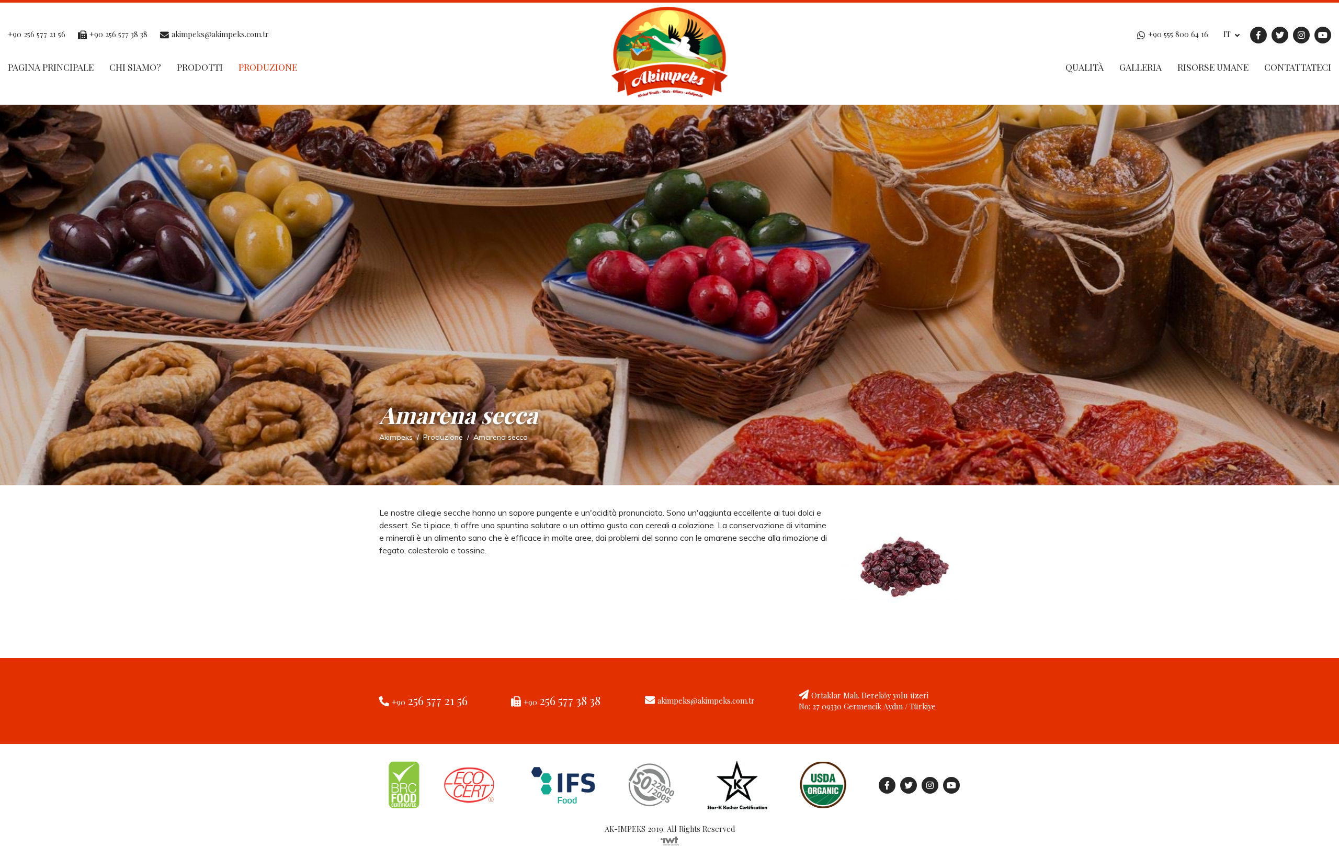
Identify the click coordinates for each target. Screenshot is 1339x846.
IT (1228, 34)
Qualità (1084, 67)
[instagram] (1301, 34)
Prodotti (200, 67)
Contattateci (1297, 67)
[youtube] (1322, 34)
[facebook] (1258, 34)
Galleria (1140, 67)
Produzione (268, 67)
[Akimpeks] (669, 55)
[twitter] (1280, 34)
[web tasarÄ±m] (670, 839)
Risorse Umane (1213, 67)
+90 (430, 702)
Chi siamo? (135, 67)
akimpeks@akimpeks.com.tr (706, 700)
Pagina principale (51, 67)
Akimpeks (396, 437)
